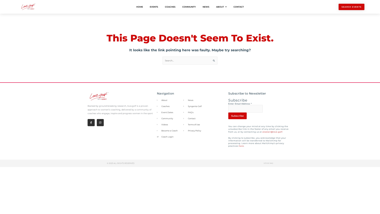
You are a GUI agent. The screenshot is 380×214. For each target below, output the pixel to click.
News (206, 6)
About (220, 6)
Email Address (243, 104)
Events (154, 6)
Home (139, 6)
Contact (238, 6)
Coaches (170, 6)
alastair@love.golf (272, 132)
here (241, 146)
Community (189, 6)
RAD (271, 163)
